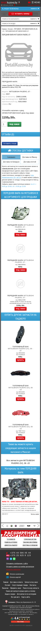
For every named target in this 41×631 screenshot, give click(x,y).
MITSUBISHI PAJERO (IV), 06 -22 (20, 388)
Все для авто (15, 597)
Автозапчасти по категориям (26, 594)
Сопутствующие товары (20, 585)
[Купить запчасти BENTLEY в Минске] (35, 526)
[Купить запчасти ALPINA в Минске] (16, 526)
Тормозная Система (30, 539)
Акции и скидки (10, 594)
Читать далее (35, 514)
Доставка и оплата (16, 582)
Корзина (29, 2)
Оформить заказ (15, 588)
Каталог (7, 585)
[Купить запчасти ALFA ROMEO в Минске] (11, 526)
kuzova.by (9, 2)
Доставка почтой (29, 161)
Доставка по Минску (29, 157)
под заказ (14, 124)
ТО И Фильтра (11, 539)
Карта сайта (25, 597)
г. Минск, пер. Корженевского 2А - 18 (22, 602)
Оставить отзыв (9, 144)
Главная (5, 582)
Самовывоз (11, 157)
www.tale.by (29, 625)
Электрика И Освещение (30, 545)
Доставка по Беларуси (11, 161)
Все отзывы (20, 621)
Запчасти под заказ (31, 582)
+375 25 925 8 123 (20, 555)
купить (20, 360)
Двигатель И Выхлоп (11, 545)
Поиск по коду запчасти (31, 588)
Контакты (33, 585)
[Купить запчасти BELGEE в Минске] (29, 526)
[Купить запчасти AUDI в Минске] (22, 526)
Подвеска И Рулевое (11, 542)
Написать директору (13, 569)
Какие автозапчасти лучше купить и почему (20, 591)
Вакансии (5, 588)
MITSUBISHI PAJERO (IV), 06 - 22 (20, 349)
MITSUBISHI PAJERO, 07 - (20, 226)
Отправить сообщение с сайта (17, 563)
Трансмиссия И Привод (30, 542)
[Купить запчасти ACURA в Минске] (7, 526)
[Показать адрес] (19, 2)
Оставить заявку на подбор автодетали (20, 566)
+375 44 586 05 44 (20, 553)
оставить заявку (22, 13)
